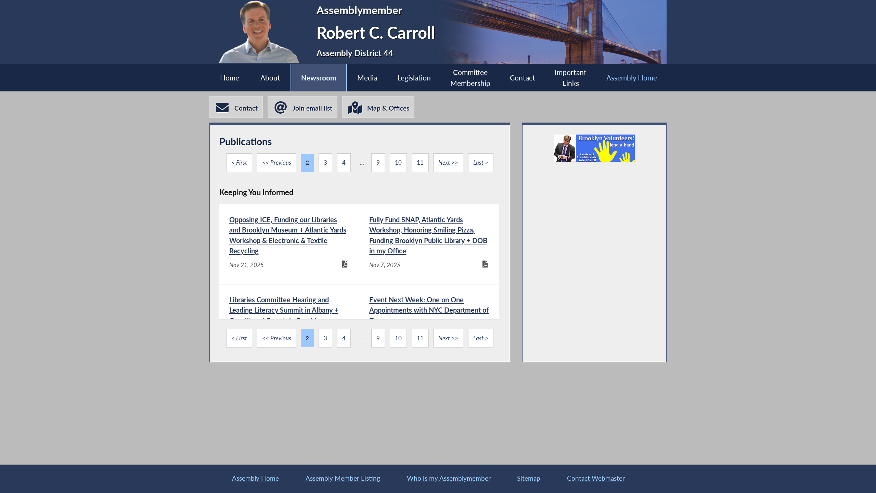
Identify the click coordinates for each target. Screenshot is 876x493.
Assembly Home (631, 77)
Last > (480, 162)
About (270, 77)
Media (367, 77)
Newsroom (318, 77)
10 (398, 162)
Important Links (571, 77)
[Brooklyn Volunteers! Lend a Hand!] (594, 148)
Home (229, 77)
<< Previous (276, 162)
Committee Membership (470, 77)
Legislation (414, 77)
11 (420, 162)
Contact (522, 77)
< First (239, 162)
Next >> (448, 162)
